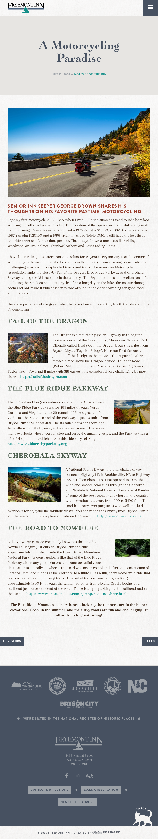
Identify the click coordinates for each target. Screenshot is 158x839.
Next (149, 641)
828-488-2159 (79, 764)
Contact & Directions (49, 790)
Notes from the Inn (90, 74)
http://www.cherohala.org (119, 516)
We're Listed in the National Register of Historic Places (79, 719)
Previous (13, 641)
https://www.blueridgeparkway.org (37, 444)
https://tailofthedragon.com (43, 376)
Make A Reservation (101, 790)
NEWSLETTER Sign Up (78, 802)
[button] (150, 8)
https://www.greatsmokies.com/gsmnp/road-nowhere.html (76, 594)
